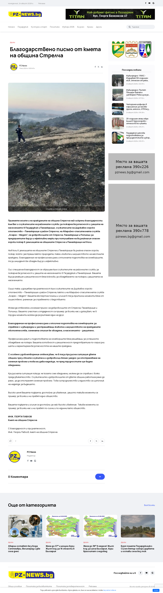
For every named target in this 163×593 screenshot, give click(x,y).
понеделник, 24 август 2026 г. (21, 3)
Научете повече (109, 590)
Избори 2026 (68, 27)
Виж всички (149, 505)
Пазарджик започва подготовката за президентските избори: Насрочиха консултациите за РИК (138, 138)
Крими (90, 27)
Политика (54, 27)
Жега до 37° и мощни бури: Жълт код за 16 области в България (60, 549)
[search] (130, 26)
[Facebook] (145, 3)
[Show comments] (100, 477)
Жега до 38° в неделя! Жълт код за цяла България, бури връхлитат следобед (98, 549)
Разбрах (156, 590)
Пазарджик (23, 27)
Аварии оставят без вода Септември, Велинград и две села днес (24, 549)
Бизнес (80, 27)
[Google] (153, 3)
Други (99, 27)
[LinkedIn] (102, 67)
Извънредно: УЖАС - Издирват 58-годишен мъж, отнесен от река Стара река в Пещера (137, 79)
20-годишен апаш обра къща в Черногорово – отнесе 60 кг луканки (137, 121)
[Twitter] (98, 67)
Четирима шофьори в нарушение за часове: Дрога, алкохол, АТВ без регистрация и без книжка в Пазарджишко (137, 109)
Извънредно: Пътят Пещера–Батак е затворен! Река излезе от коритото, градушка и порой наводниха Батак (138, 95)
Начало (11, 27)
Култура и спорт (39, 27)
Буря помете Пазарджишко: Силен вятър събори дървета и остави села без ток (137, 549)
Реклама (41, 3)
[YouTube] (149, 3)
